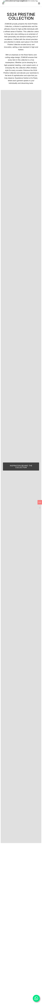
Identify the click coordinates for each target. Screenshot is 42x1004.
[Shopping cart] (39, 3)
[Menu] (3, 3)
